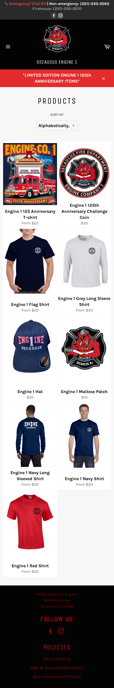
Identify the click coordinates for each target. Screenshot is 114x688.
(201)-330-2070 (67, 8)
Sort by (57, 115)
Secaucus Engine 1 (63, 594)
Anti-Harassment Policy (57, 676)
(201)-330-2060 (94, 3)
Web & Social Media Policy (57, 667)
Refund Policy (57, 659)
